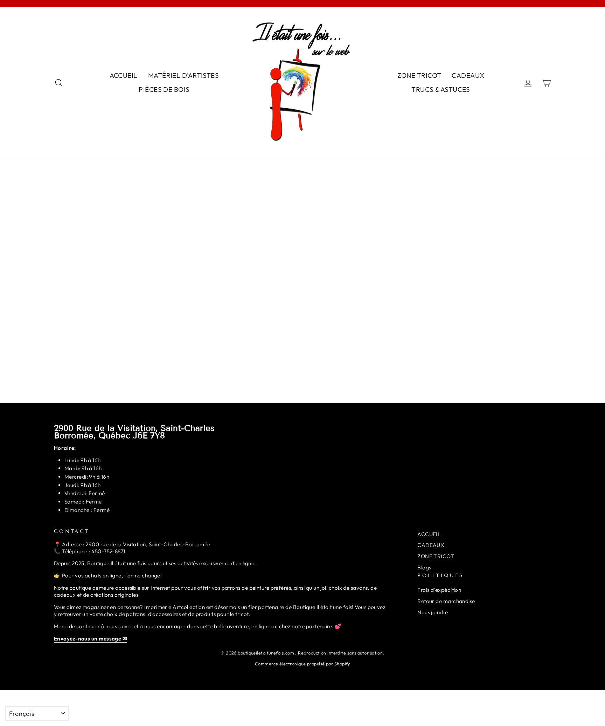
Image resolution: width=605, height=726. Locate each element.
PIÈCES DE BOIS (164, 89)
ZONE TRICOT (419, 75)
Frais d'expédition (439, 590)
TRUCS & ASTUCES (440, 89)
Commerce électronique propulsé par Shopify (302, 663)
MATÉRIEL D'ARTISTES (183, 75)
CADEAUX (468, 75)
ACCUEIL (124, 75)
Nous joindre (432, 612)
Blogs (424, 567)
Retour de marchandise (446, 601)
